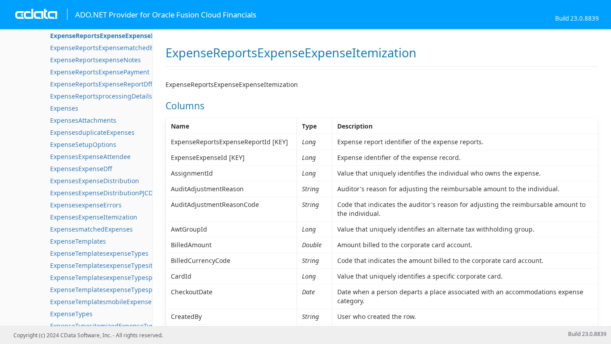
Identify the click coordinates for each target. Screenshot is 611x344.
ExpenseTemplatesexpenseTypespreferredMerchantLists (135, 289)
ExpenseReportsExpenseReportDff (101, 84)
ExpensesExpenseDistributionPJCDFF (104, 193)
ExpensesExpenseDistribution (94, 180)
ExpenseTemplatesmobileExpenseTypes (109, 301)
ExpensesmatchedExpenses (91, 229)
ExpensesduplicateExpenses (92, 132)
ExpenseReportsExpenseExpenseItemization (118, 35)
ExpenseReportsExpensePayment (99, 72)
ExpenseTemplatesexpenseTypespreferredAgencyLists (131, 277)
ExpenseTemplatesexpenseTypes (99, 253)
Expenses (64, 108)
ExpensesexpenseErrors (86, 205)
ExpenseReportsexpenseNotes (95, 60)
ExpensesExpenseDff (81, 168)
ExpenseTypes (71, 314)
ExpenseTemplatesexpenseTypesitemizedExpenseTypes (133, 265)
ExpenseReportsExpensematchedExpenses (114, 47)
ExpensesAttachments (83, 120)
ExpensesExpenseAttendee (90, 156)
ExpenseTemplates (78, 241)
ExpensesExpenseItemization (93, 217)
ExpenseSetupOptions (83, 144)
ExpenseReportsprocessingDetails (101, 96)
